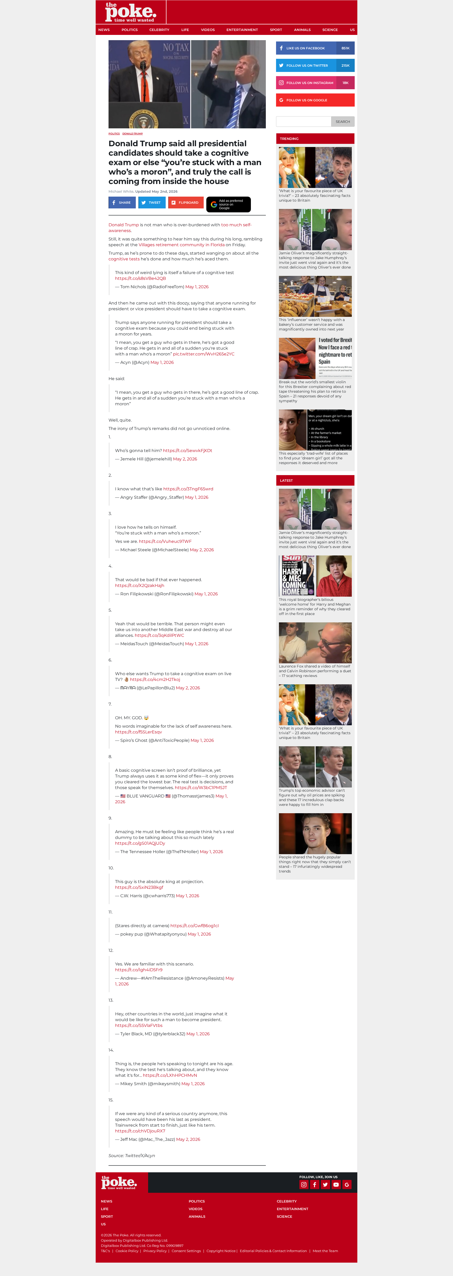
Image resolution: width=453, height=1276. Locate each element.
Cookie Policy (127, 1251)
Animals (302, 30)
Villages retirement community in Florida (182, 244)
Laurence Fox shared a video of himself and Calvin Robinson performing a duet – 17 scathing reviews (315, 671)
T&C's (105, 1251)
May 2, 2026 (185, 458)
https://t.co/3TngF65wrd (188, 488)
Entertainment (242, 30)
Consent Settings (186, 1251)
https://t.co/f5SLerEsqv (138, 731)
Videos (208, 30)
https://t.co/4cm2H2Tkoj (155, 679)
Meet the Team (325, 1251)
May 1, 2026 (197, 286)
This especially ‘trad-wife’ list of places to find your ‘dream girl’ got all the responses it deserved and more (313, 458)
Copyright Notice (221, 1251)
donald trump (132, 133)
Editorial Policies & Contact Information (273, 1251)
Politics (130, 30)
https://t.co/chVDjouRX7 (140, 1130)
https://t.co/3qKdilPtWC (159, 635)
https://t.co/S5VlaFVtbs (139, 1025)
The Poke (131, 12)
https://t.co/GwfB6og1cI (194, 925)
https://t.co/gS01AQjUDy (140, 843)
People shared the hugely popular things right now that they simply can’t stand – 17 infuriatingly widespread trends (315, 864)
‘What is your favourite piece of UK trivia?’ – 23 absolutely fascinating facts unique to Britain (314, 195)
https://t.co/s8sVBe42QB (140, 278)
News (104, 30)
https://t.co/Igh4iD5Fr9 (139, 969)
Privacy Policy (155, 1251)
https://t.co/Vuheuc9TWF (165, 541)
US (352, 30)
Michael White (121, 191)
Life (185, 30)
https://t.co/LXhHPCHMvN (170, 1075)
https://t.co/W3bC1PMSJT (201, 787)
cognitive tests (124, 258)
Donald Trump (124, 224)
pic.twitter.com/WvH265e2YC (203, 353)
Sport (276, 30)
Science (330, 30)
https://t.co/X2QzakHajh (139, 585)
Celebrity (159, 30)
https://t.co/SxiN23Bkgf (139, 887)
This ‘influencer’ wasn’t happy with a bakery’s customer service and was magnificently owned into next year (312, 324)
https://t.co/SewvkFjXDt (187, 450)
